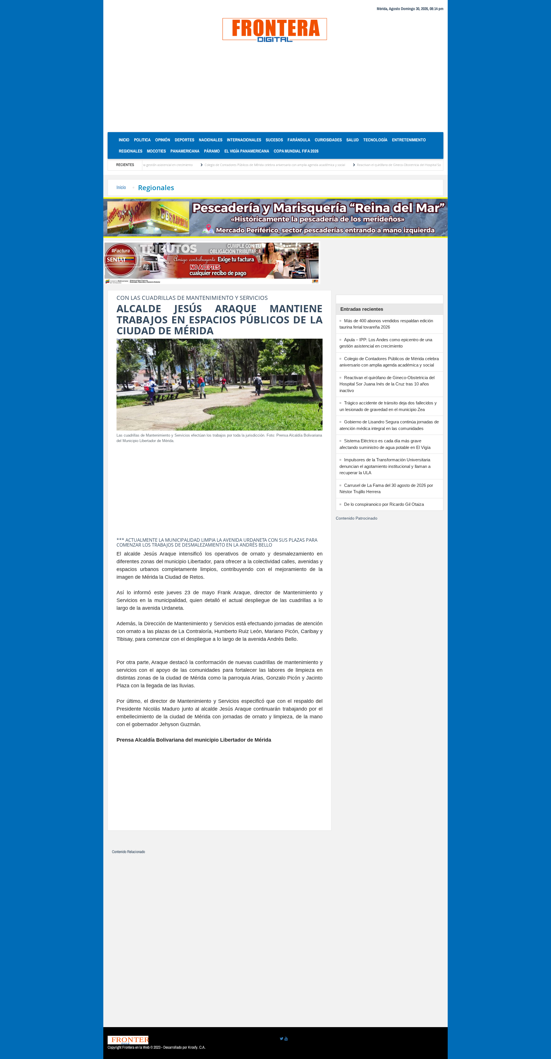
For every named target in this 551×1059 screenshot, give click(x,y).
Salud (352, 139)
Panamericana (184, 150)
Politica (142, 139)
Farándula (299, 139)
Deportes (184, 139)
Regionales (130, 150)
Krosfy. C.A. (196, 1047)
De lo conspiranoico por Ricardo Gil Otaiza (384, 504)
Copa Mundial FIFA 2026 (296, 150)
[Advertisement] (275, 89)
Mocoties (156, 150)
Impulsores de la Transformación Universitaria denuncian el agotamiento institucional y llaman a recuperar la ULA (384, 466)
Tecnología (375, 139)
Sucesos (274, 139)
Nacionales (210, 139)
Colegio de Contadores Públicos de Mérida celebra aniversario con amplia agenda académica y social (243, 165)
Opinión (162, 139)
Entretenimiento (409, 139)
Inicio (125, 139)
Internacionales (244, 139)
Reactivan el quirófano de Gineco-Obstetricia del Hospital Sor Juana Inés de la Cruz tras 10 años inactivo (397, 165)
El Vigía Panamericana (246, 150)
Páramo (212, 150)
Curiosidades (328, 139)
